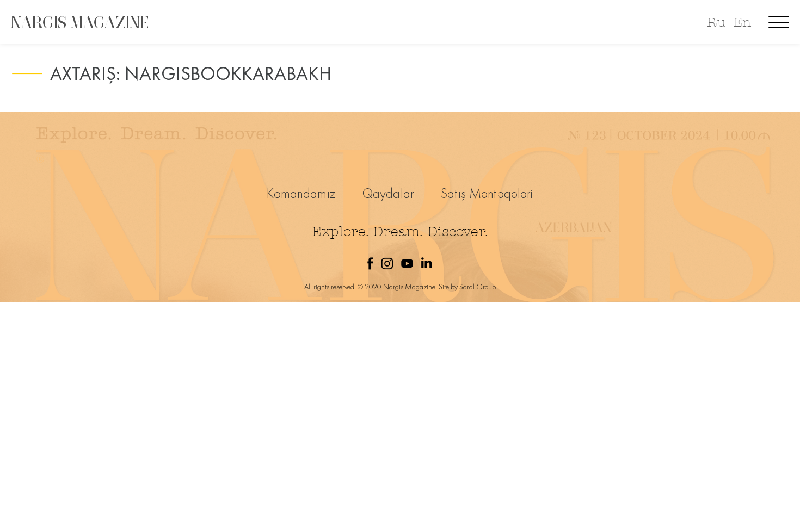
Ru (716, 22)
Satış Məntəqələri (487, 193)
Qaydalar (388, 193)
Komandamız (301, 193)
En (742, 22)
